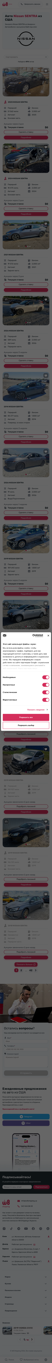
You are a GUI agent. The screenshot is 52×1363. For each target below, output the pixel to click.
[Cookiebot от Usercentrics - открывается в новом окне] (32, 635)
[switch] (45, 685)
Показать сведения (36, 710)
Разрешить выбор (26, 725)
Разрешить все (26, 717)
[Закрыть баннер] (48, 635)
